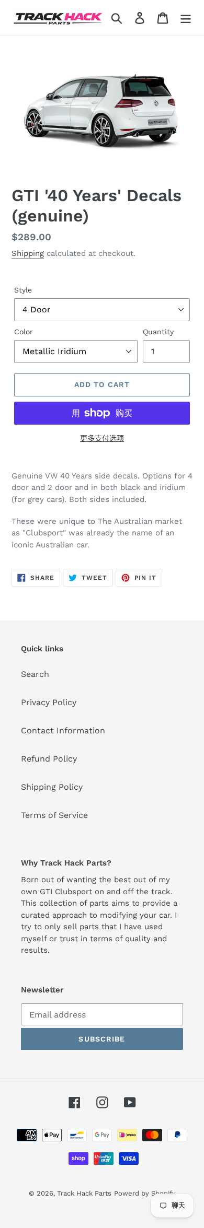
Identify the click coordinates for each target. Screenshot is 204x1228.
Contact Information (63, 730)
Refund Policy (49, 759)
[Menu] (185, 17)
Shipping (28, 253)
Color (23, 332)
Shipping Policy (52, 787)
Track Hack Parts (84, 1193)
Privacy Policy (48, 702)
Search (35, 674)
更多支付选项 (102, 438)
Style (23, 290)
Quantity (158, 332)
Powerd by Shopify (145, 1193)
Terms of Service (54, 815)
